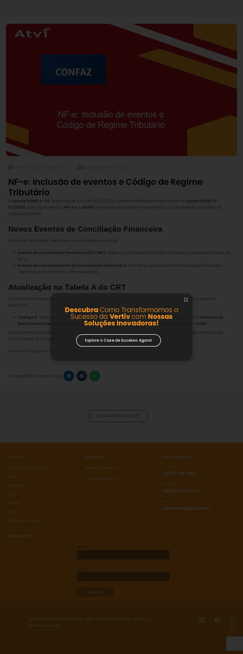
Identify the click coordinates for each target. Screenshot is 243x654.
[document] (121, 327)
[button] (186, 299)
